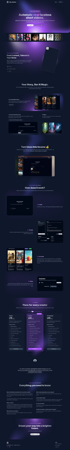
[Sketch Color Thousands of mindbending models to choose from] (35, 37)
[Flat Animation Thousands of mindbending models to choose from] (57, 37)
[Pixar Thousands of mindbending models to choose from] (50, 37)
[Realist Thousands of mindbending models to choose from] (27, 37)
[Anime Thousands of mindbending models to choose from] (20, 37)
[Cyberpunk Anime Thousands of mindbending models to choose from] (12, 37)
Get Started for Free (35, 438)
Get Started (30, 25)
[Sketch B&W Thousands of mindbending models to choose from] (42, 37)
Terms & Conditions (58, 448)
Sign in (56, 2)
